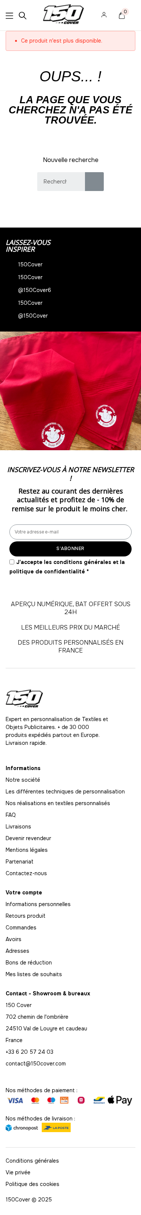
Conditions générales (32, 1160)
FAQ (11, 815)
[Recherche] (94, 181)
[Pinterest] (60, 758)
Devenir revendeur (28, 838)
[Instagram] (9, 758)
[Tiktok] (77, 758)
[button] (7, 391)
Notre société (23, 779)
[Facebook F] (26, 758)
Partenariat (19, 861)
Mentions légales (27, 850)
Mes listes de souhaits (34, 974)
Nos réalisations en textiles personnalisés (58, 803)
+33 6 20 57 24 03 (29, 1051)
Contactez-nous (26, 873)
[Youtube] (43, 758)
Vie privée (18, 1172)
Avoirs (13, 939)
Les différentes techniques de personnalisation (65, 791)
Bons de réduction (29, 962)
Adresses (17, 951)
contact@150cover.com (36, 1063)
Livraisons (18, 826)
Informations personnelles (38, 904)
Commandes (21, 927)
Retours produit (25, 915)
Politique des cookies (32, 1184)
